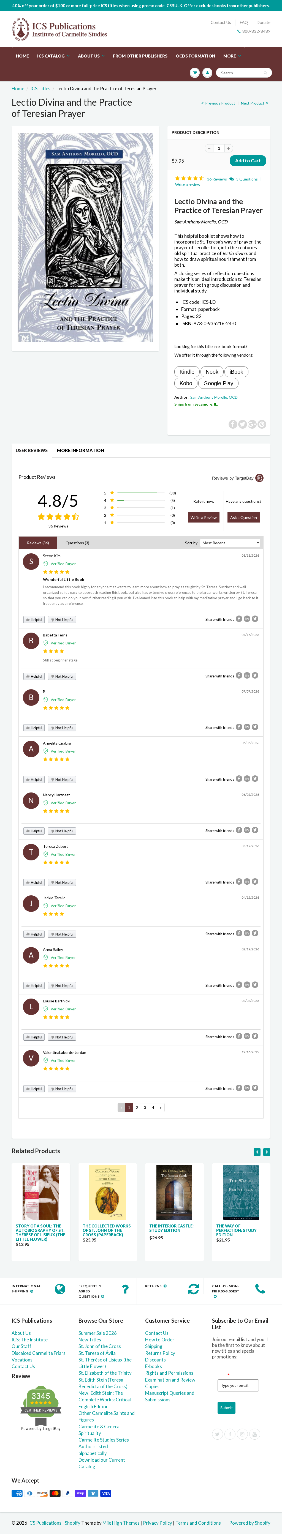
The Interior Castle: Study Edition (171, 1228)
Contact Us (221, 22)
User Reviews (32, 450)
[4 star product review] (53, 651)
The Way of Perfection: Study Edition (236, 1230)
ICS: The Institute (30, 1339)
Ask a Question (243, 517)
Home (22, 55)
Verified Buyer (63, 564)
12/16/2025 (250, 1052)
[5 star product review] (56, 572)
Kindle (187, 372)
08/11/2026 (250, 555)
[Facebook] (229, 1434)
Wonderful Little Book (63, 579)
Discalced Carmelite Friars (39, 1353)
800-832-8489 (256, 31)
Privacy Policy (157, 1523)
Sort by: (192, 542)
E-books (153, 1366)
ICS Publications (44, 1523)
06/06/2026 (250, 743)
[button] (190, 178)
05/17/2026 (250, 846)
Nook (212, 372)
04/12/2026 (250, 897)
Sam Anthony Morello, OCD (214, 397)
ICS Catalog (51, 55)
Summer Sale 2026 (97, 1333)
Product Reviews (36, 477)
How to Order (159, 1339)
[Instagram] (242, 1434)
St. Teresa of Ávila (97, 1353)
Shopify (72, 1523)
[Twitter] (217, 1434)
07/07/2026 (250, 691)
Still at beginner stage (60, 660)
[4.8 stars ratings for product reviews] (58, 517)
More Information (80, 450)
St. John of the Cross (99, 1346)
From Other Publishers (140, 55)
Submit (226, 1407)
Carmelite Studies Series (103, 1440)
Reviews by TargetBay (233, 478)
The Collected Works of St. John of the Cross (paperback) (107, 1230)
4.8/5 (58, 500)
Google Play (218, 383)
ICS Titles (40, 88)
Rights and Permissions (169, 1373)
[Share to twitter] (255, 619)
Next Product (253, 103)
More (229, 55)
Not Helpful (64, 619)
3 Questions (247, 179)
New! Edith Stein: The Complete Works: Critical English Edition (104, 1399)
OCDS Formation (195, 55)
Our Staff (21, 1346)
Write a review (187, 184)
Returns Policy (160, 1353)
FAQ (244, 22)
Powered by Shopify (249, 1523)
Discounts (155, 1360)
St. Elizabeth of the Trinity (105, 1373)
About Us (89, 55)
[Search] (265, 73)
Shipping (153, 1346)
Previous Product (219, 103)
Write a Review (204, 517)
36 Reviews (217, 179)
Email (224, 1374)
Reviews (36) (38, 542)
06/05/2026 (250, 794)
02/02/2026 (250, 1001)
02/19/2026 (250, 949)
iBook (236, 372)
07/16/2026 (250, 635)
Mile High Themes (121, 1523)
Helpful (36, 619)
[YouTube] (254, 1434)
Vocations (22, 1360)
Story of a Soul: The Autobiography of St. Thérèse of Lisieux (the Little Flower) (40, 1233)
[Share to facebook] (239, 619)
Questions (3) (77, 542)
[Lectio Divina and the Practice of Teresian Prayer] (85, 237)
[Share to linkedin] (247, 619)
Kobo (186, 383)
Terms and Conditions (198, 1523)
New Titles (89, 1339)
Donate (263, 22)
